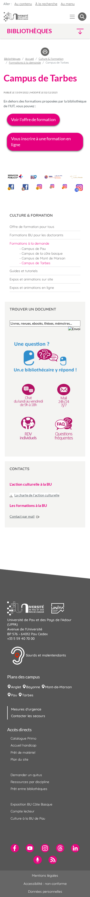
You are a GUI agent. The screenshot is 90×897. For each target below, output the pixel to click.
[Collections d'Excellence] (76, 177)
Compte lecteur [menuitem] (22, 811)
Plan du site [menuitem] (19, 759)
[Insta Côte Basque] (52, 186)
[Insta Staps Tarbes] (64, 186)
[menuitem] (45, 227)
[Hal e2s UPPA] (53, 176)
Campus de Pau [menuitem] (34, 249)
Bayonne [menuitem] (33, 687)
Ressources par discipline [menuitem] (30, 782)
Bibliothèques (12, 58)
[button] (77, 31)
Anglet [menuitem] (16, 687)
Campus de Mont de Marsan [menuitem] (43, 258)
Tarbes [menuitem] (27, 695)
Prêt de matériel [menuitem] (23, 752)
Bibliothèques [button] (29, 31)
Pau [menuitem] (14, 695)
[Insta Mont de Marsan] (79, 188)
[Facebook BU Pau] (11, 187)
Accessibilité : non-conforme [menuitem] (45, 883)
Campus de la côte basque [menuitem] (42, 253)
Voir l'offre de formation (33, 119)
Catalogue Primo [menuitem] (23, 738)
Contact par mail (22, 516)
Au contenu (23, 4)
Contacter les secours (28, 716)
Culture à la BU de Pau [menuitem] (28, 818)
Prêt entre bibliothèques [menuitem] (29, 789)
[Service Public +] (15, 176)
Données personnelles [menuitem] (45, 891)
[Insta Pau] (39, 187)
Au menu (68, 4)
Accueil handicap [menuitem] (23, 745)
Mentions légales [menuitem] (45, 875)
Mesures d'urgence (26, 709)
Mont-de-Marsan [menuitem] (58, 687)
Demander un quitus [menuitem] (26, 775)
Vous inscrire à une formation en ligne (41, 141)
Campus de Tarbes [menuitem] (36, 263)
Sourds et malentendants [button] (45, 655)
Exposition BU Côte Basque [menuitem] (31, 804)
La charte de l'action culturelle (36, 495)
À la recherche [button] (46, 4)
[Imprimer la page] (45, 51)
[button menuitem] (82, 16)
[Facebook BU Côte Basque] (25, 187)
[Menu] (72, 17)
